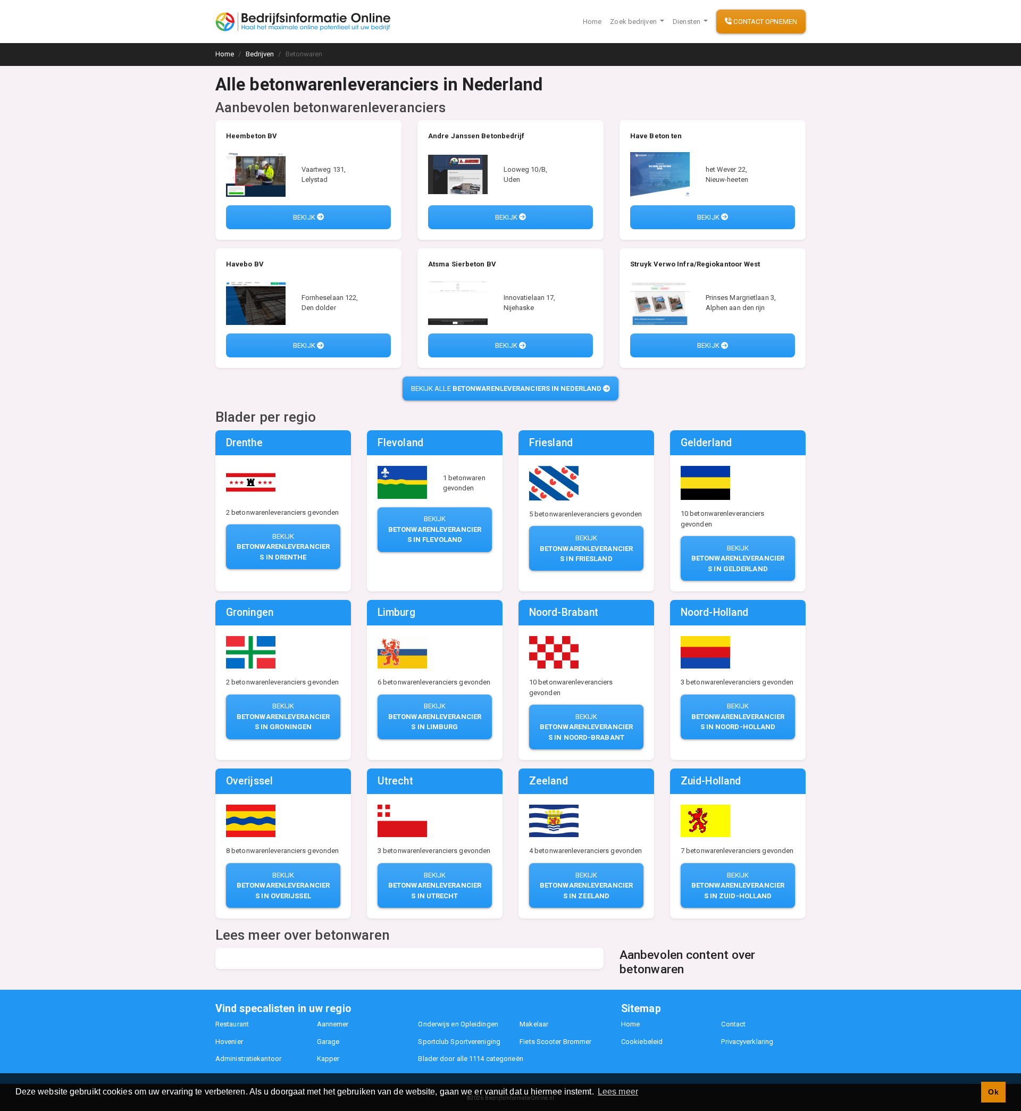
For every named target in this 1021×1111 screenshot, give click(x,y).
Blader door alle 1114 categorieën (470, 1059)
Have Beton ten (656, 136)
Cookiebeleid (642, 1042)
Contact (733, 1024)
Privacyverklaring (747, 1042)
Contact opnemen (764, 22)
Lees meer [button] (618, 1091)
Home (592, 22)
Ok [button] (993, 1092)
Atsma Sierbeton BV (462, 264)
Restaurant (232, 1024)
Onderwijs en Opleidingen (458, 1024)
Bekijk (305, 217)
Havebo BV (245, 264)
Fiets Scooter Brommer (555, 1042)
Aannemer (333, 1024)
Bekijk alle (506, 388)
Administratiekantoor (248, 1059)
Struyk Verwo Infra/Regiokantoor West (695, 264)
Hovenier (229, 1042)
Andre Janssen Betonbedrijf (476, 136)
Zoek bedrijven (634, 22)
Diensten (687, 22)
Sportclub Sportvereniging (459, 1042)
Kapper (328, 1059)
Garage (328, 1042)
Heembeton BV (251, 136)
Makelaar (534, 1024)
